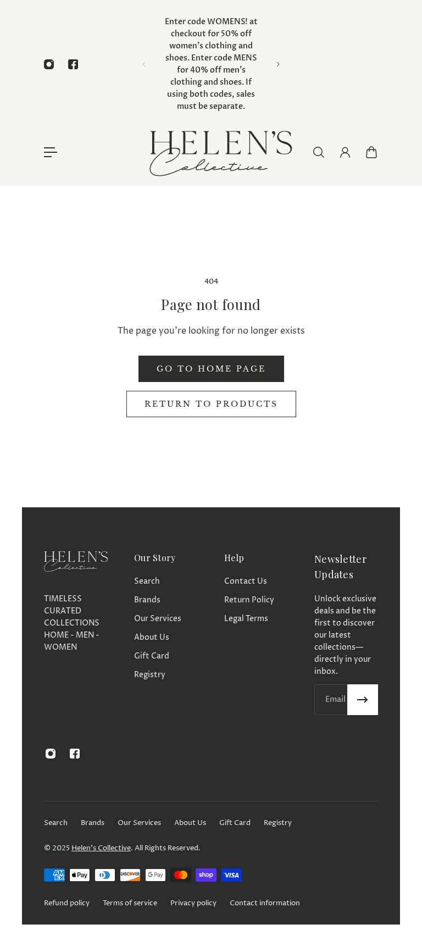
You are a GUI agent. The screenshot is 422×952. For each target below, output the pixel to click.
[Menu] (51, 152)
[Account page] (345, 152)
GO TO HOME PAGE (211, 369)
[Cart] (371, 152)
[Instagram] (49, 64)
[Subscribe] (362, 699)
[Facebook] (73, 64)
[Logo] (220, 152)
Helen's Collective (101, 848)
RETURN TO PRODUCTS (211, 404)
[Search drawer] (319, 152)
